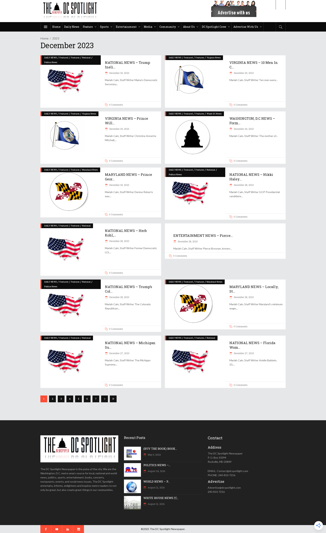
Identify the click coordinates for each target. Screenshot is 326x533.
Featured (63, 57)
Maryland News (90, 169)
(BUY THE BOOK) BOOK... (160, 448)
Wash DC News (214, 113)
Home (44, 38)
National (86, 57)
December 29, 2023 (119, 72)
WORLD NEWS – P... (156, 481)
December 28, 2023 (243, 184)
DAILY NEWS (50, 57)
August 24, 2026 (156, 471)
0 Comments (116, 104)
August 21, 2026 (156, 487)
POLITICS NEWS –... (156, 465)
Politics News (50, 62)
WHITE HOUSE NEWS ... (160, 498)
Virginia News (214, 57)
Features (75, 57)
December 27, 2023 (119, 353)
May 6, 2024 (154, 454)
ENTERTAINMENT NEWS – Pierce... (203, 235)
